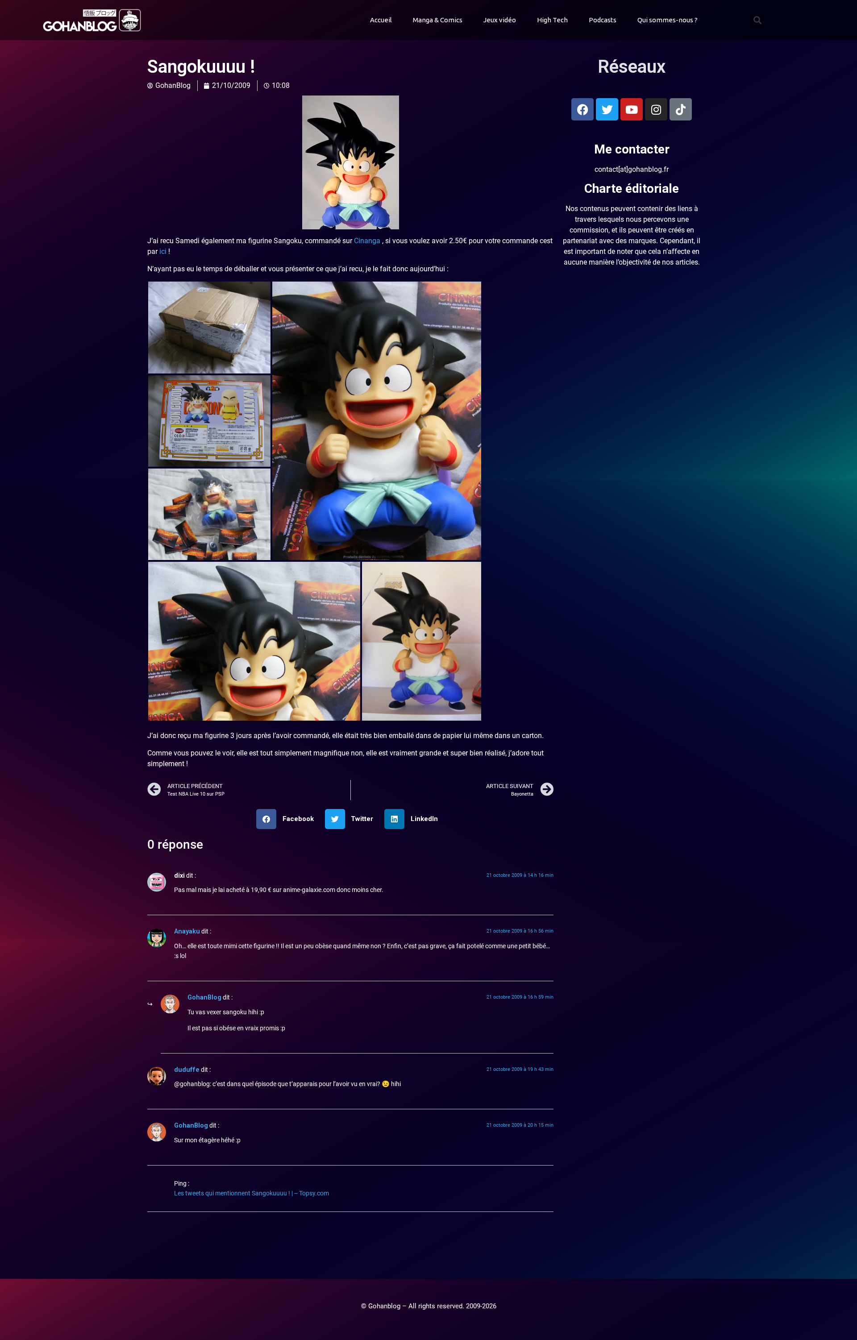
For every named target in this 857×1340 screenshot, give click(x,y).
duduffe (187, 1070)
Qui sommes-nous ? (667, 20)
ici (163, 251)
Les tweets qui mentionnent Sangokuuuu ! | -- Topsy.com (251, 1193)
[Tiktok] (681, 109)
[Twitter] (607, 109)
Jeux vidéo (499, 20)
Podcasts (602, 20)
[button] (757, 20)
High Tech (552, 20)
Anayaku (187, 931)
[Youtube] (631, 109)
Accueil (381, 20)
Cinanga (367, 240)
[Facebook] (582, 109)
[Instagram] (656, 109)
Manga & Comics (437, 20)
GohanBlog (204, 997)
